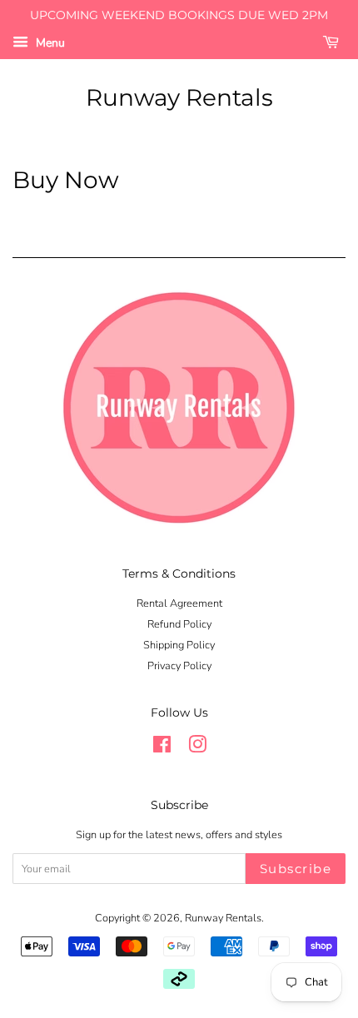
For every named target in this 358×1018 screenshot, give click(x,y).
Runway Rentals (179, 98)
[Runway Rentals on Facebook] (162, 748)
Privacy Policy (179, 665)
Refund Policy (179, 624)
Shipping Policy (179, 645)
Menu (48, 43)
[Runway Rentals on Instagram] (197, 748)
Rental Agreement (179, 603)
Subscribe (296, 868)
